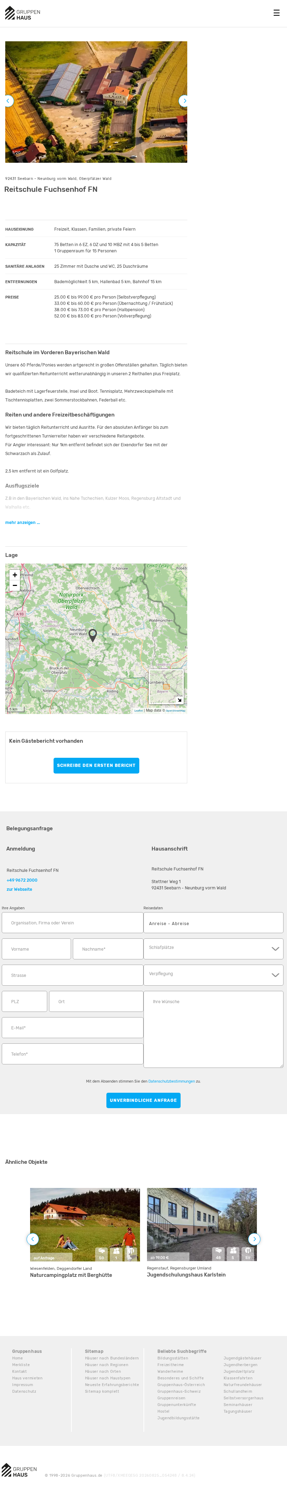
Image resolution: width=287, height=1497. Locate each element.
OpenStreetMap (176, 710)
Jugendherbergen (241, 1365)
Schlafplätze (161, 947)
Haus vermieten (27, 1378)
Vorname (20, 949)
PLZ (15, 1001)
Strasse (18, 975)
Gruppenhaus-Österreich (181, 1385)
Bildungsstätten (173, 1358)
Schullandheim (238, 1391)
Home (17, 1358)
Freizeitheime (171, 1365)
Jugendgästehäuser (243, 1358)
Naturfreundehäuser (243, 1385)
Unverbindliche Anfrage (143, 1100)
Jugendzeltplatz (239, 1371)
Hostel (164, 1411)
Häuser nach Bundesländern (112, 1358)
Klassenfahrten (238, 1378)
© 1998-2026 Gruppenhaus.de (120, 1475)
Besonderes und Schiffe (181, 1378)
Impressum (22, 1385)
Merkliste (21, 1365)
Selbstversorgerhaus (244, 1398)
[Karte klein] (179, 700)
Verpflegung (161, 973)
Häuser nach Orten (103, 1371)
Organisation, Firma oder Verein (42, 923)
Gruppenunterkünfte (177, 1404)
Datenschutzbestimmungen (171, 1081)
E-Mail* (18, 1028)
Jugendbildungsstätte (179, 1418)
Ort (61, 1001)
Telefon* (19, 1054)
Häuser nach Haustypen (108, 1378)
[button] (95, 636)
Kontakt (19, 1371)
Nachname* (93, 949)
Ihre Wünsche (166, 1001)
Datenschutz (24, 1391)
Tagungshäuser (238, 1411)
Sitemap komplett (102, 1391)
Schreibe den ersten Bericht (96, 765)
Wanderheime (170, 1371)
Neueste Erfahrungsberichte (112, 1385)
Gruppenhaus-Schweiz (179, 1391)
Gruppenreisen (172, 1398)
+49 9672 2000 (22, 880)
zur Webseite (19, 889)
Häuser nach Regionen (106, 1365)
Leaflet (138, 710)
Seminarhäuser (238, 1404)
